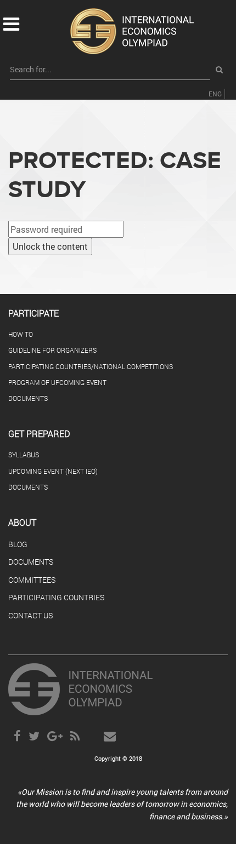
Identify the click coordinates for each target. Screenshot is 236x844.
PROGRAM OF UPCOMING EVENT (57, 382)
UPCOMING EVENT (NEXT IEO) (53, 471)
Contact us (30, 616)
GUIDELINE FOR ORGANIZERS (52, 350)
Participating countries (56, 597)
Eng (215, 93)
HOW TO (20, 334)
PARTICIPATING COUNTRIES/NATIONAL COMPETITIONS (90, 366)
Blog (17, 544)
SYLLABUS (23, 454)
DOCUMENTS (28, 398)
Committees (31, 580)
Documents (30, 562)
